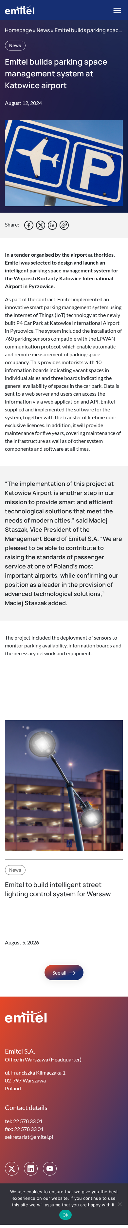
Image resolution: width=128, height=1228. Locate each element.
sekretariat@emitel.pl (29, 1137)
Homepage (18, 30)
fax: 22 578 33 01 (24, 1129)
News (43, 30)
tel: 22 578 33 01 (24, 1121)
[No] (119, 1204)
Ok (65, 1215)
